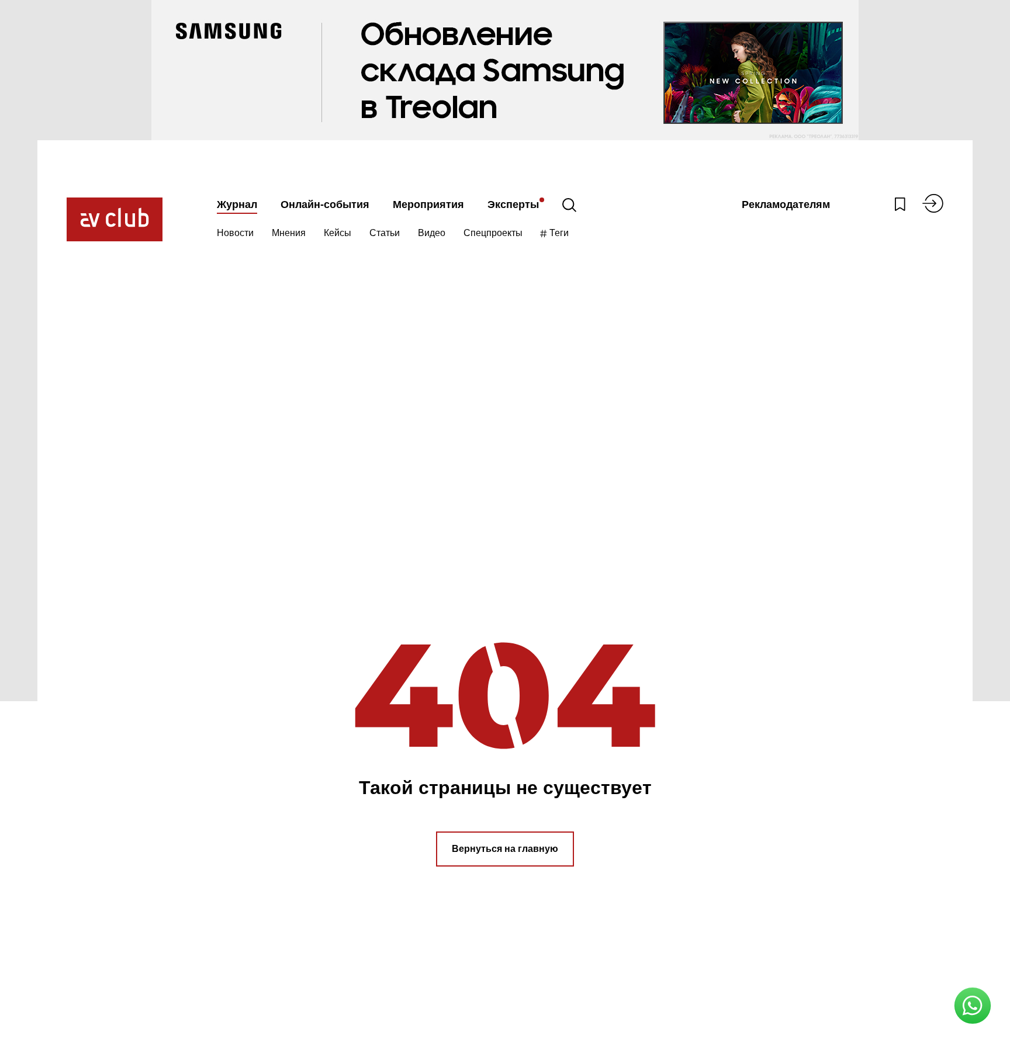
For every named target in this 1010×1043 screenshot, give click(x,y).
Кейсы (337, 233)
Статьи (384, 233)
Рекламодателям (786, 204)
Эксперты (513, 204)
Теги (558, 233)
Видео (431, 233)
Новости (235, 233)
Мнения (289, 233)
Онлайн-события (325, 204)
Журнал (237, 204)
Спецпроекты (493, 233)
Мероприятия (428, 204)
